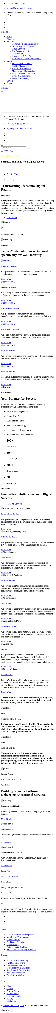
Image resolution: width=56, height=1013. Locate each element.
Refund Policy (13, 993)
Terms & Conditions (15, 996)
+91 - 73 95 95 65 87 (10, 876)
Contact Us (11, 83)
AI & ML (4, 649)
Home (9, 36)
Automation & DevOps (22, 56)
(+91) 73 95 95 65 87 (16, 3)
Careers (10, 81)
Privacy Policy (13, 991)
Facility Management (21, 66)
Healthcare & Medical (21, 68)
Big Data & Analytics (21, 51)
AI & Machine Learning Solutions (26, 58)
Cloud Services (18, 49)
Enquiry (7, 150)
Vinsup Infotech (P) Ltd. (13, 1005)
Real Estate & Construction (23, 73)
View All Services (14, 504)
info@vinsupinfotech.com (12, 887)
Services (10, 41)
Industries (11, 61)
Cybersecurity (18, 54)
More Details (6, 819)
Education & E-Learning (22, 63)
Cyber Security (6, 603)
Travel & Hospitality (20, 78)
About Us (11, 39)
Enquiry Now (12, 174)
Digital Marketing (7, 675)
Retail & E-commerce (21, 76)
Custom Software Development (25, 44)
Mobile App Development (23, 46)
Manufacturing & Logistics (23, 71)
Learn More (12, 217)
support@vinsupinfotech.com (19, 8)
